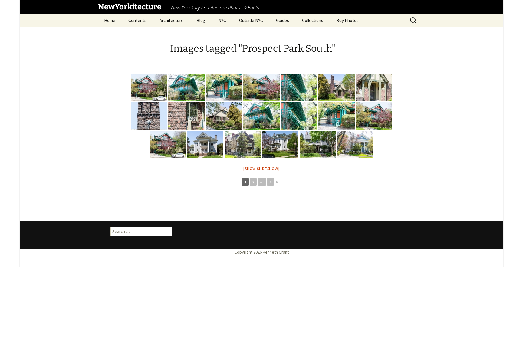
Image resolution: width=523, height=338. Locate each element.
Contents (137, 20)
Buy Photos (347, 20)
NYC (222, 20)
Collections (312, 20)
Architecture (171, 20)
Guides (282, 20)
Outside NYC (251, 20)
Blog (200, 20)
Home (109, 20)
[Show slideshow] (261, 168)
